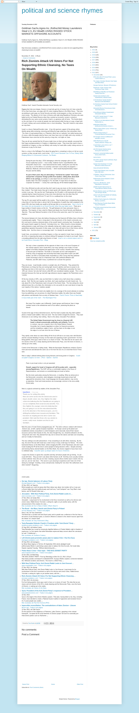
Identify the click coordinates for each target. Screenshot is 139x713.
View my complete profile (97, 241)
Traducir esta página (43, 483)
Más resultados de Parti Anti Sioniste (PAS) (35, 603)
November (97, 212)
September (97, 217)
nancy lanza (97, 157)
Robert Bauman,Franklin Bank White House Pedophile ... (104, 204)
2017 (93, 60)
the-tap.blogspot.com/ (28, 483)
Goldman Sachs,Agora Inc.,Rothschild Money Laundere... (104, 199)
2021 (93, 50)
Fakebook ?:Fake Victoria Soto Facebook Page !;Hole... (102, 88)
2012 (93, 72)
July (95, 222)
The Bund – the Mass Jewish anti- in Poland (43, 508)
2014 (93, 67)
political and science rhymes (62, 10)
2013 (93, 70)
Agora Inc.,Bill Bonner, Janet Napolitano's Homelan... (101, 183)
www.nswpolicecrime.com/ (30, 552)
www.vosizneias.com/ (28, 496)
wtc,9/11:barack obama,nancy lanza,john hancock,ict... (102, 149)
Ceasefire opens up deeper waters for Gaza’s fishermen (51, 451)
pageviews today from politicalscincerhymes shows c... (103, 125)
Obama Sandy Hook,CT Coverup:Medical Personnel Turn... (104, 133)
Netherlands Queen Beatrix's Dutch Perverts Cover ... (103, 179)
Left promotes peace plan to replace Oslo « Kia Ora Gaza (48, 538)
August (96, 219)
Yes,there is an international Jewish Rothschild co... (103, 121)
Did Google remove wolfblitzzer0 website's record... (103, 137)
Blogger (77, 699)
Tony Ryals (95, 238)
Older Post (80, 684)
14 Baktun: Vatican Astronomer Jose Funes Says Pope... (104, 175)
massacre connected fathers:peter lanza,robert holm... (103, 154)
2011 (93, 230)
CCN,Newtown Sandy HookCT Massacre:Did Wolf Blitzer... (102, 100)
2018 (93, 57)
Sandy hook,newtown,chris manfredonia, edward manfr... (102, 96)
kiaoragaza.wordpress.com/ (30, 540)
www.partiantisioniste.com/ (30, 593)
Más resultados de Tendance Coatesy (34, 535)
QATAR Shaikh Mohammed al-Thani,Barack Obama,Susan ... (103, 187)
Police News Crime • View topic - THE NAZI (44, 551)
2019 (93, 55)
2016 (93, 62)
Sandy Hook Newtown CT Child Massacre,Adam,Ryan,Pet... (102, 164)
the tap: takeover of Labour (37, 481)
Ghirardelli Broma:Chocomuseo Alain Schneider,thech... (104, 108)
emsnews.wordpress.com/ (30, 578)
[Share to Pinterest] (53, 623)
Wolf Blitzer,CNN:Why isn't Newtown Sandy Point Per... (104, 92)
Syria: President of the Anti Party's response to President (47, 591)
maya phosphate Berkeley (101, 168)
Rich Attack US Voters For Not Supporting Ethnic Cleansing (48, 576)
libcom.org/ (25, 607)
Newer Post (25, 684)
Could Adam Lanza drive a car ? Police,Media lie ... (102, 145)
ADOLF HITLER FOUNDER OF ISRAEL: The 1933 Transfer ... (105, 195)
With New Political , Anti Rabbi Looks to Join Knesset (48, 563)
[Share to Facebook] (51, 623)
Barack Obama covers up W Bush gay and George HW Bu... (104, 191)
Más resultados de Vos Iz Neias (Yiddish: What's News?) (40, 506)
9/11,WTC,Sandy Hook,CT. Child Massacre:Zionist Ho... (103, 117)
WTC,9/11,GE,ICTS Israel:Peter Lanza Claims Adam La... (104, 77)
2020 (93, 52)
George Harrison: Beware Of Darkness (104, 85)
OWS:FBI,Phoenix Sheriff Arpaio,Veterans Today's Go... (102, 141)
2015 (93, 65)
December (97, 75)
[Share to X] (49, 623)
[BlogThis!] (47, 623)
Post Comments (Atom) (36, 687)
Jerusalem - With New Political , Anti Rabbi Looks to (47, 494)
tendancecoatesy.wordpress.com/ (32, 525)
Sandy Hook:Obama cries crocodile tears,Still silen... (103, 171)
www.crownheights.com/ (29, 565)
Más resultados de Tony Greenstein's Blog (35, 520)
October (96, 214)
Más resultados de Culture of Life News (34, 588)
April (95, 224)
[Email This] (45, 623)
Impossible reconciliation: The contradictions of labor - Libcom (49, 605)
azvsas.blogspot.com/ (29, 510)
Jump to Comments (28, 58)
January (96, 227)
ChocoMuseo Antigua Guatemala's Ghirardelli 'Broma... (103, 113)
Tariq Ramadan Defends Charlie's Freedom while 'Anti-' (48, 523)
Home (53, 684)
